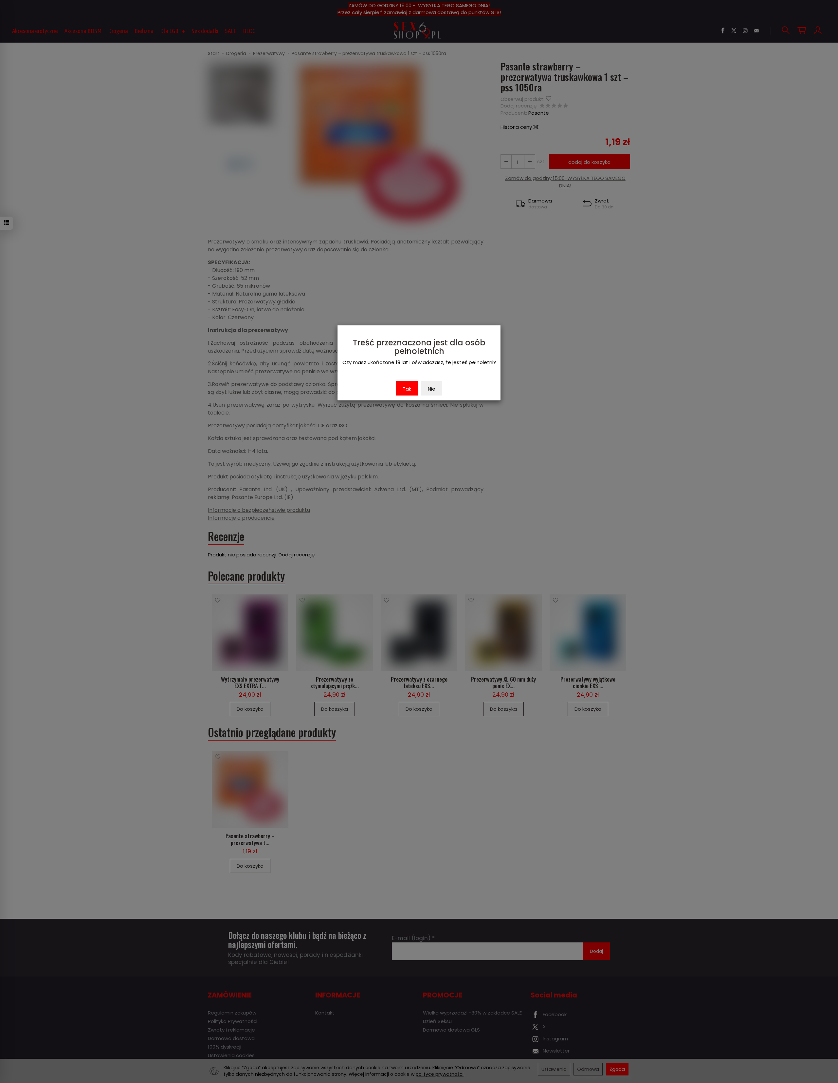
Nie (431, 388)
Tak (407, 388)
